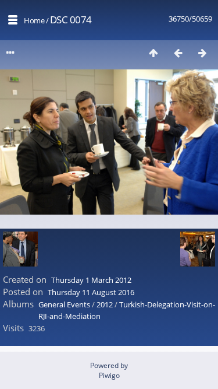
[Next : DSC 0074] (202, 52)
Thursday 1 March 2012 (91, 280)
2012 (105, 304)
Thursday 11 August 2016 (91, 292)
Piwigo (109, 375)
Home (34, 20)
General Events (64, 304)
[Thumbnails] (153, 52)
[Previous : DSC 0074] (178, 52)
